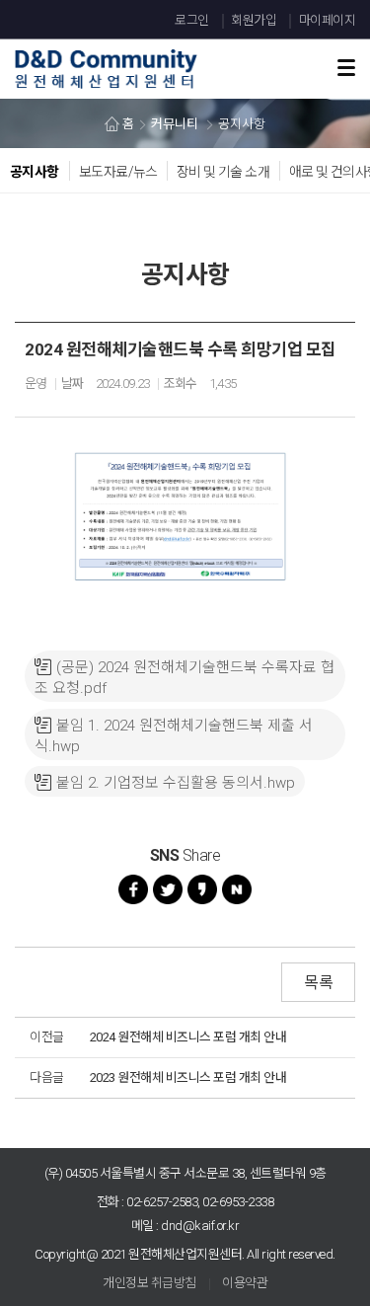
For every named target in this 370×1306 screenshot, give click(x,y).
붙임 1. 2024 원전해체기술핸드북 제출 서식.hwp (174, 736)
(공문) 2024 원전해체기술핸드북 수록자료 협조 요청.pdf (184, 677)
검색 (314, 41)
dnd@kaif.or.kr (200, 1225)
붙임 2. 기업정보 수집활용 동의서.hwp (175, 783)
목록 (318, 982)
